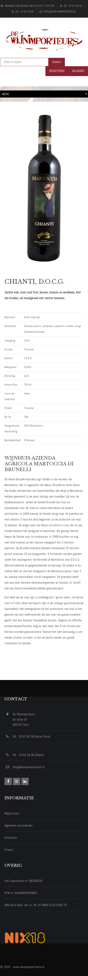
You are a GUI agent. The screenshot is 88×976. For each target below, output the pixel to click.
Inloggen (78, 71)
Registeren (56, 71)
